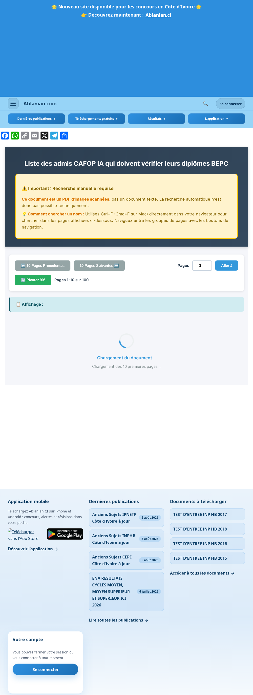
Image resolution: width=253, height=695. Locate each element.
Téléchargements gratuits (94, 118)
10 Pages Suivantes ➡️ (99, 265)
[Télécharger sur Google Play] (65, 534)
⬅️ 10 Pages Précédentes (42, 265)
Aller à (226, 265)
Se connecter (231, 103)
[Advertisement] (126, 56)
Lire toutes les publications (116, 620)
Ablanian (40, 103)
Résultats (155, 118)
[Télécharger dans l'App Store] (26, 534)
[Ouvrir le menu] (13, 103)
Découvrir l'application (30, 549)
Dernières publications (34, 118)
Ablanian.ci (158, 15)
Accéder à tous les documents (199, 573)
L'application (214, 118)
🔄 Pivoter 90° (33, 280)
